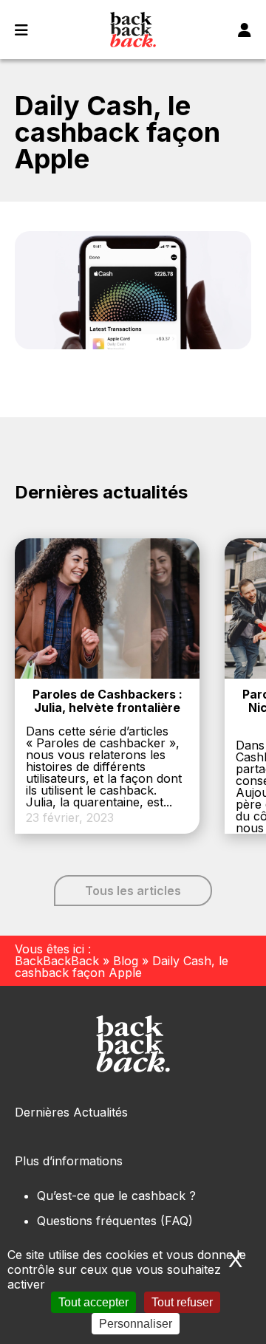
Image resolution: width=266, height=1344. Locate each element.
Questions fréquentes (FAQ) (115, 1220)
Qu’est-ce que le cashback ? (116, 1195)
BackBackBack (57, 960)
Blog (125, 960)
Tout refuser (182, 1302)
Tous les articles (133, 890)
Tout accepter (93, 1302)
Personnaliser (135, 1323)
